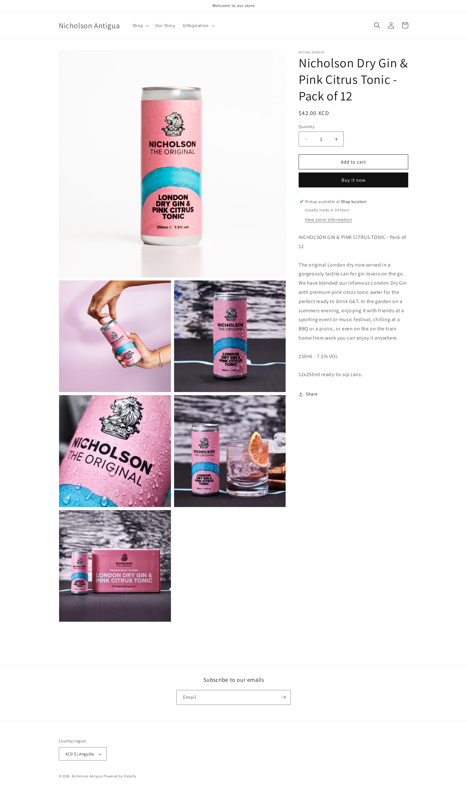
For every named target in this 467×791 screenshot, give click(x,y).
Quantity (307, 126)
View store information (328, 219)
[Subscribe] (283, 697)
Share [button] (312, 394)
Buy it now (354, 180)
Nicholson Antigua (87, 776)
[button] (140, 25)
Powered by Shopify (120, 776)
